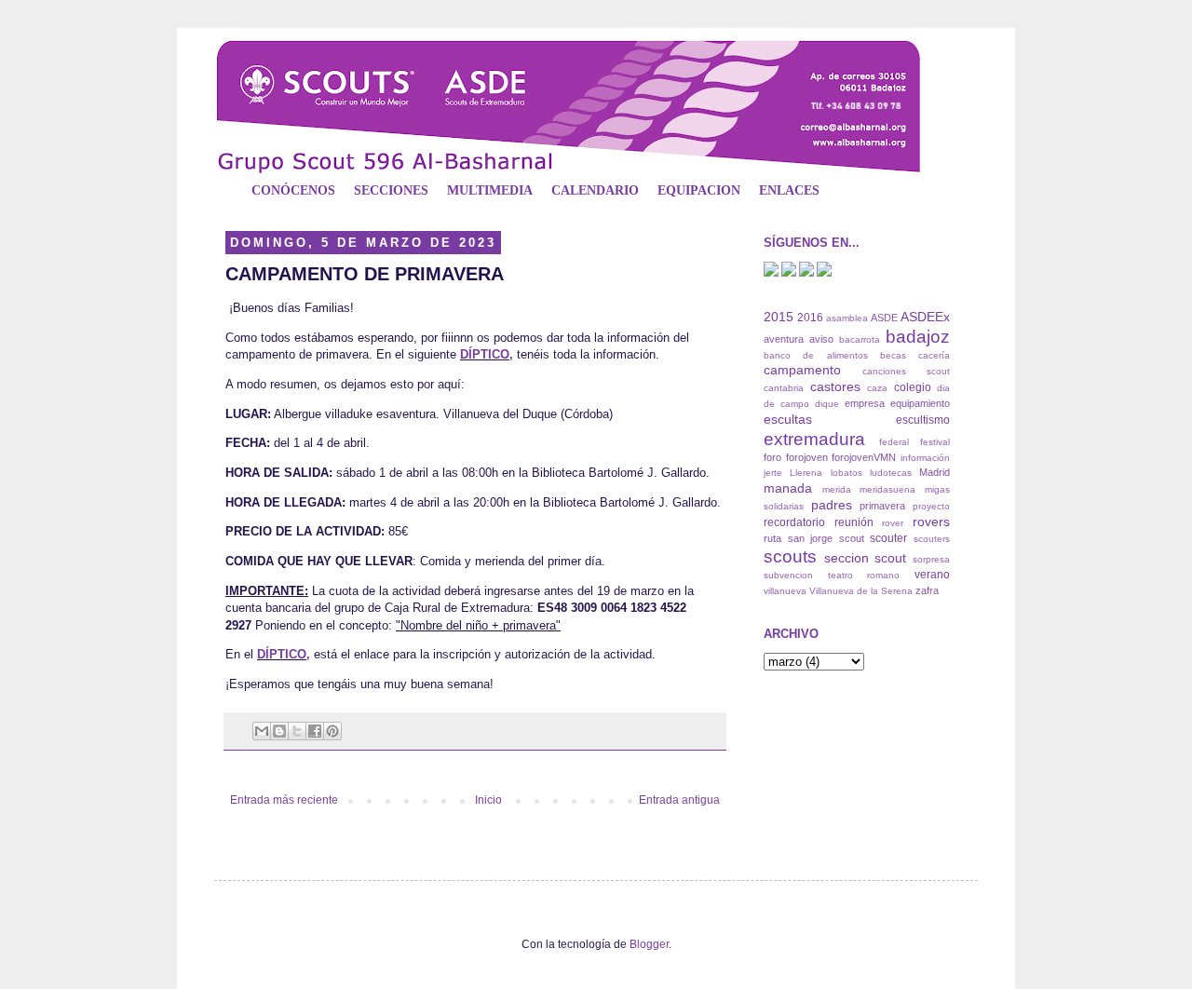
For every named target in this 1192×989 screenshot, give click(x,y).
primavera (882, 505)
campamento (802, 369)
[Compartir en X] (297, 731)
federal (894, 442)
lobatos (846, 472)
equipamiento (920, 403)
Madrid (934, 472)
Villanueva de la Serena (861, 591)
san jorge (810, 538)
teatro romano (864, 575)
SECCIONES (391, 190)
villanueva (785, 591)
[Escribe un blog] (279, 731)
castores (835, 386)
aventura (784, 339)
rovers (931, 521)
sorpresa (931, 559)
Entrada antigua (679, 799)
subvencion (788, 575)
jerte (773, 472)
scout (851, 538)
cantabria (784, 388)
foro (772, 457)
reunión (854, 522)
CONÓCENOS (293, 190)
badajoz (918, 336)
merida (836, 489)
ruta (772, 538)
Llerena (806, 472)
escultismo (923, 420)
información (925, 458)
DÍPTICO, (486, 354)
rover (892, 523)
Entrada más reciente (284, 799)
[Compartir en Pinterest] (332, 731)
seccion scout (865, 557)
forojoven (807, 457)
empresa (865, 403)
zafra (927, 590)
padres (831, 504)
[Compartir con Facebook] (314, 731)
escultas (788, 419)
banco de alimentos (816, 355)
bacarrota (859, 339)
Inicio (488, 799)
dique (827, 404)
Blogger (649, 944)
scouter (888, 538)
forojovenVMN (864, 457)
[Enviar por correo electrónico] (261, 731)
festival (935, 442)
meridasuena (887, 489)
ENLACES (789, 190)
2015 (778, 316)
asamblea (847, 318)
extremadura (814, 439)
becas (893, 355)
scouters (932, 539)
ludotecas (891, 472)
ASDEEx (925, 316)
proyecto (931, 506)
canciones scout (906, 371)
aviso (821, 339)
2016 (810, 317)
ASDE (884, 317)
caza (877, 388)
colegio (912, 387)
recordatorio (794, 522)
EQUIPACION (698, 190)
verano (932, 574)
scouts (790, 556)
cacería (934, 355)
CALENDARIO (595, 190)
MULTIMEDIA (490, 190)
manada (788, 488)
